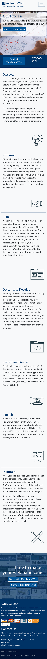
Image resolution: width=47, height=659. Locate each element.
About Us (10, 655)
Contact (33, 655)
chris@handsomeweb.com (11, 645)
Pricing (26, 655)
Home (3, 655)
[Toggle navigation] (41, 4)
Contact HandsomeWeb (14, 29)
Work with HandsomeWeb (23, 579)
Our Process (19, 655)
